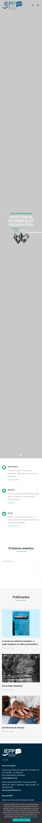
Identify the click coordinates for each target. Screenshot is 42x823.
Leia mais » (11, 503)
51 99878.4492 (20, 775)
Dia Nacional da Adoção (13, 727)
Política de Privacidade (30, 817)
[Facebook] (3, 759)
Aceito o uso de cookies (22, 820)
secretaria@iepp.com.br (9, 778)
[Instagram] (6, 759)
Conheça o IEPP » (14, 480)
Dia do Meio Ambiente (12, 686)
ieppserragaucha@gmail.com (11, 790)
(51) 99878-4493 (8, 775)
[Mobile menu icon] (38, 5)
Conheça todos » (13, 526)
